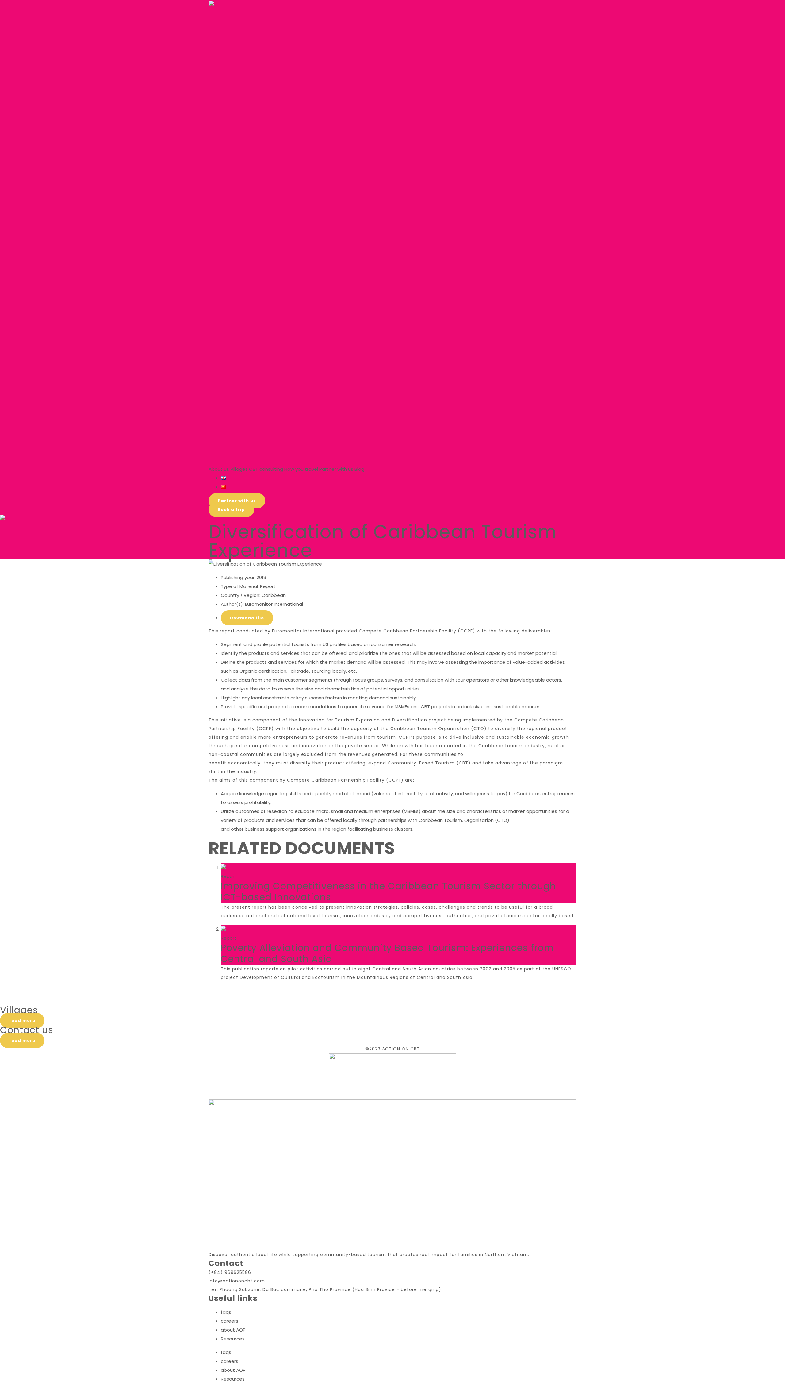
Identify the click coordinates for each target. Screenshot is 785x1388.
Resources (233, 1339)
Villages (239, 469)
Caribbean (274, 595)
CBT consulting (266, 469)
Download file (247, 618)
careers (229, 1321)
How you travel (301, 469)
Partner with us (336, 469)
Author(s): (232, 604)
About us (219, 469)
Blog (359, 469)
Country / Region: (240, 595)
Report (268, 586)
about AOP (233, 1330)
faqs (226, 1312)
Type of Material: (240, 586)
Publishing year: (238, 577)
